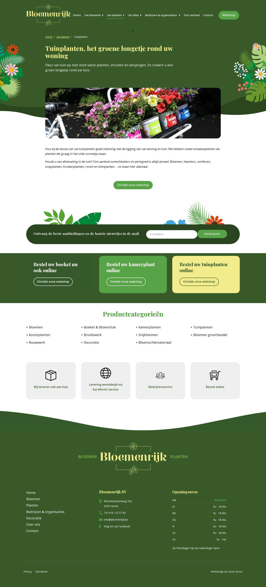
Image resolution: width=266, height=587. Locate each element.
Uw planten (114, 15)
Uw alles (133, 15)
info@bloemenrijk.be (116, 519)
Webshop (228, 15)
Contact (208, 15)
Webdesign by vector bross (226, 571)
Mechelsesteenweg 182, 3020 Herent (118, 503)
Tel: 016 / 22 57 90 (115, 512)
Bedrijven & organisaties (161, 15)
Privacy (28, 571)
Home (77, 15)
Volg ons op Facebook (117, 526)
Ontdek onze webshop (133, 185)
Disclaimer (41, 571)
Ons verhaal (192, 15)
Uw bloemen (93, 15)
